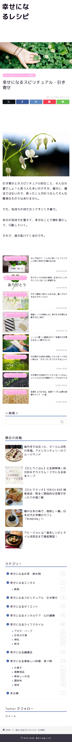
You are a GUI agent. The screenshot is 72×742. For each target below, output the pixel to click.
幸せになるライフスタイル (37, 624)
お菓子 (39, 667)
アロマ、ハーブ (39, 631)
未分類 (37, 693)
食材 (39, 685)
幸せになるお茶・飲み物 (37, 574)
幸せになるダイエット (37, 606)
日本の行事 (39, 635)
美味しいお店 (39, 676)
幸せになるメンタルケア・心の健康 (37, 615)
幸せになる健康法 (37, 652)
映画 (39, 589)
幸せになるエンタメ (37, 583)
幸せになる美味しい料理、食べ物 (37, 661)
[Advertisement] (51, 21)
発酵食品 (39, 672)
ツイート (10, 716)
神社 (39, 639)
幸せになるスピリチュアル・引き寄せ (19, 75)
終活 (39, 643)
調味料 (39, 680)
